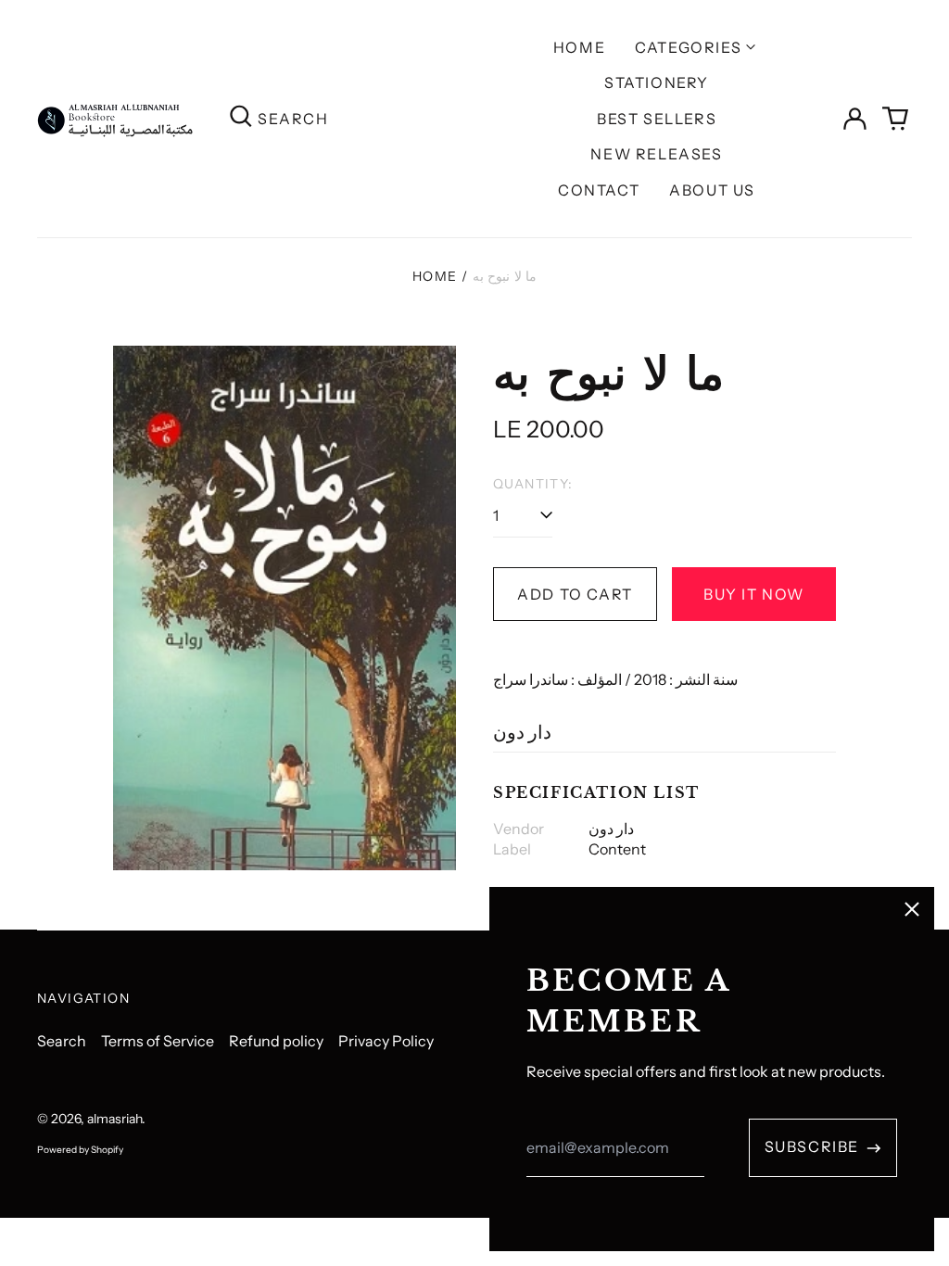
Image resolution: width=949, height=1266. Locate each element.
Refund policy (276, 1041)
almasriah (114, 1118)
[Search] (241, 118)
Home (579, 47)
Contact (598, 190)
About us (712, 190)
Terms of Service (157, 1041)
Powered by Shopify (80, 1150)
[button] (895, 118)
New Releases (656, 154)
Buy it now (753, 594)
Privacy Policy (386, 1041)
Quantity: (533, 483)
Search (61, 1041)
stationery (656, 82)
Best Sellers (656, 118)
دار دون (522, 732)
